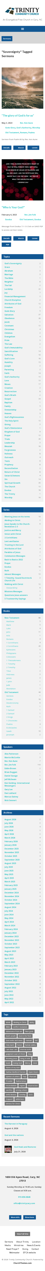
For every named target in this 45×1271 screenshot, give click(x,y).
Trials (7, 439)
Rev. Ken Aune (26, 123)
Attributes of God (13, 303)
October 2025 (11, 856)
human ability (30, 1045)
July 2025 (9, 867)
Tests (7, 461)
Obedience (9, 318)
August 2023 (10, 951)
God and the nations (14, 1135)
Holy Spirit (10, 1045)
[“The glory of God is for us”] (22, 107)
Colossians (11, 657)
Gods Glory (10, 127)
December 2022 (12, 973)
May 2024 (9, 918)
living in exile (25, 1058)
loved (8, 1063)
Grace (7, 267)
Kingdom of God (12, 432)
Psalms (31, 132)
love (35, 1058)
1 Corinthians (12, 642)
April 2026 (9, 834)
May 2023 (9, 955)
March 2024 (10, 925)
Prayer (8, 435)
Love (7, 380)
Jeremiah (10, 734)
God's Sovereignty (13, 263)
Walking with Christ (14, 584)
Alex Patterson (11, 754)
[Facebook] (21, 1210)
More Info (15, 1217)
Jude (8, 685)
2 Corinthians (11, 537)
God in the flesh (25, 1036)
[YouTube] (24, 1210)
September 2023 (12, 947)
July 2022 (9, 991)
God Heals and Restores (25, 1147)
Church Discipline (13, 300)
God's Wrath (10, 395)
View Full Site (22, 1234)
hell (36, 1040)
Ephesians (10, 649)
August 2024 (10, 907)
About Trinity (22, 1242)
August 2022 (10, 987)
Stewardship (10, 410)
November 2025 (12, 852)
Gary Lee (8, 789)
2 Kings (9, 717)
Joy (6, 293)
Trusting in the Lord (14, 545)
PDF (7, 244)
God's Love (10, 358)
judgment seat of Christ (15, 1054)
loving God (17, 1063)
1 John (9, 681)
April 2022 (9, 1002)
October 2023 (11, 944)
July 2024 (9, 911)
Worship (36, 127)
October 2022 (11, 980)
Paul (24, 1076)
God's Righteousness (14, 417)
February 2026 (11, 841)
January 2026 (10, 845)
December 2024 (12, 892)
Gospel (8, 399)
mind (35, 1063)
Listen (34, 148)
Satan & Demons (12, 475)
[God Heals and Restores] (8, 1151)
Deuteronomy (12, 703)
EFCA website (29, 1253)
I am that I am (11, 1049)
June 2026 (9, 827)
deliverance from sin (14, 1031)
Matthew (10, 621)
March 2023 (10, 962)
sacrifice (9, 1090)
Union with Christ (13, 534)
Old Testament (12, 132)
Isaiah (9, 731)
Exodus (8, 219)
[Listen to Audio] (26, 1128)
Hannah (29, 1040)
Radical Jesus (21, 1081)
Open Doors (33, 1072)
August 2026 (10, 819)
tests (31, 1094)
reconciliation (11, 1085)
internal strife (25, 1049)
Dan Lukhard (10, 793)
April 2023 (9, 958)
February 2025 (11, 885)
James (9, 678)
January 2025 (10, 889)
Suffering (9, 355)
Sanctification (11, 351)
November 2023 (12, 940)
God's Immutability (13, 347)
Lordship (9, 289)
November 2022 (12, 977)
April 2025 (9, 878)
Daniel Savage (11, 776)
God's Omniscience (13, 428)
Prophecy (9, 464)
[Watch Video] (22, 1128)
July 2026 (9, 823)
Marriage (9, 274)
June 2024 (9, 914)
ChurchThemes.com (22, 1263)
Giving (8, 424)
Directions (29, 1217)
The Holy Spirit (11, 421)
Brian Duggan (11, 772)
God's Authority (23, 127)
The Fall (8, 285)
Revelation (11, 688)
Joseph (8, 366)
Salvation (9, 315)
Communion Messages (15, 556)
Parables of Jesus (12, 552)
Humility (9, 362)
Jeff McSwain (10, 779)
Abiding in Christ (12, 520)
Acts (8, 635)
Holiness (8, 453)
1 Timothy (10, 664)
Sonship (22, 1094)
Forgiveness (10, 450)
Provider (9, 1081)
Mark (8, 625)
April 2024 (9, 922)
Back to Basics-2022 (14, 559)
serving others (21, 1090)
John (8, 632)
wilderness (20, 1099)
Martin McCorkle (12, 757)
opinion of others (13, 1076)
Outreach (9, 457)
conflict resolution (20, 1027)
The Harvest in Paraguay (16, 1124)
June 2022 (9, 995)
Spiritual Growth (12, 483)
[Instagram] (17, 1210)
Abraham (9, 271)
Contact (35, 1249)
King (30, 1054)
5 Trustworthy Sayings (15, 598)
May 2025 (9, 874)
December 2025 (12, 848)
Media (8, 1246)
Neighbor (9, 282)
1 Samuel (10, 710)
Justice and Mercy (13, 530)
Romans (23, 132)
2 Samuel (10, 713)
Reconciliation (11, 468)
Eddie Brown (10, 768)
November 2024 (12, 896)
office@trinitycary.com (24, 1203)
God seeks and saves (14, 1040)
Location (36, 1242)
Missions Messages (13, 591)
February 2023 (11, 966)
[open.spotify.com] (28, 1210)
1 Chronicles (11, 720)
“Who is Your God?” (13, 207)
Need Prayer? (12, 1249)
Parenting (9, 369)
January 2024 (10, 933)
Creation (9, 388)
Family (8, 406)
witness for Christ (13, 1103)
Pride (7, 340)
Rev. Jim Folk (30, 215)
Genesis (9, 696)
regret (22, 1085)
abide (8, 1022)
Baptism (8, 402)
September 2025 (12, 860)
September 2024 (12, 903)
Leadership (10, 443)
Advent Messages (13, 574)
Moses (7, 384)
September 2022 (12, 984)
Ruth (7, 570)
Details (6, 148)
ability (32, 1022)
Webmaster (14, 1253)
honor (19, 1045)
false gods (29, 1031)
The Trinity (10, 494)
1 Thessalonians (13, 660)
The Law (8, 344)
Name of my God (13, 1067)
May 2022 (9, 998)
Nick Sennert (11, 800)
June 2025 (9, 870)
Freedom (9, 307)
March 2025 (10, 881)
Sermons (7, 38)
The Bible (9, 278)
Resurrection (11, 391)
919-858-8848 (24, 1197)
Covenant (9, 325)
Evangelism (10, 336)
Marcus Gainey (11, 796)
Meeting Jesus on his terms (17, 516)
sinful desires (11, 1094)
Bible (8, 1027)
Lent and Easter (12, 541)
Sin (6, 479)
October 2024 (11, 900)
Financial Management (15, 296)
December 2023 (12, 936)
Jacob (7, 322)
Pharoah (32, 1076)
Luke (8, 628)
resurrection (33, 1085)
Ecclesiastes (11, 727)
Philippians (11, 653)
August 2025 (10, 863)
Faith (7, 373)
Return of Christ (12, 472)
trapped (9, 1099)
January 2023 (10, 969)
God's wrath (11, 1036)
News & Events (33, 1246)
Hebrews (10, 674)
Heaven (8, 413)
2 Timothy (10, 667)
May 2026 (9, 830)
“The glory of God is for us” (18, 115)
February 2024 (11, 929)
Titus (8, 671)
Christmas (9, 329)
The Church (10, 486)
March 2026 (10, 838)
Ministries (19, 1246)
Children (8, 333)
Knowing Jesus (11, 1058)
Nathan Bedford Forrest (15, 1072)
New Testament (12, 618)
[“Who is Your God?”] (22, 198)
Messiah (8, 446)
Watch (21, 148)
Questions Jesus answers (16, 595)
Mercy (27, 1063)
